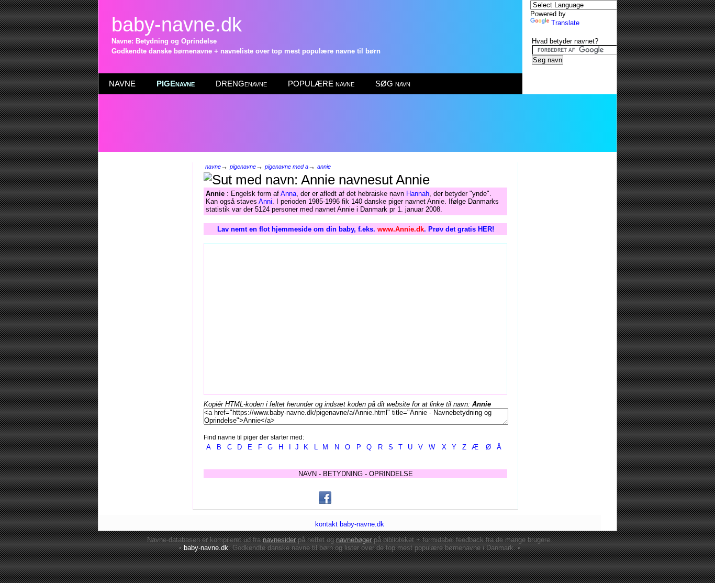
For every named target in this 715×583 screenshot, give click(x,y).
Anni (265, 201)
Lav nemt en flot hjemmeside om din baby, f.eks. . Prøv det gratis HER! (355, 229)
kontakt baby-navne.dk (349, 524)
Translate (565, 23)
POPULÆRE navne (321, 83)
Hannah (417, 193)
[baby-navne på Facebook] (325, 497)
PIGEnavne (176, 83)
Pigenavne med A (286, 166)
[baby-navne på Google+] (350, 497)
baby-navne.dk (176, 24)
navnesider (279, 540)
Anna (288, 193)
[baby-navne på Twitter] (376, 497)
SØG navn (392, 83)
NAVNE (122, 83)
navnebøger (354, 540)
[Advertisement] (357, 123)
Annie (324, 166)
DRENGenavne (241, 83)
